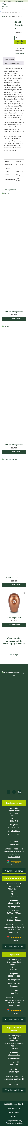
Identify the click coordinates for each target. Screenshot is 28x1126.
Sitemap (14, 1116)
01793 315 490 (14, 1055)
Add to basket (20, 42)
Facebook (8, 792)
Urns (22, 53)
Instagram (14, 792)
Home (4, 16)
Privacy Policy (14, 1112)
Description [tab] (9, 59)
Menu (23, 9)
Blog (19, 792)
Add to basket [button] (14, 319)
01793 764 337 (14, 976)
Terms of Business (14, 1108)
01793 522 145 (14, 903)
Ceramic (9, 16)
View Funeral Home (14, 871)
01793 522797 (20, 1)
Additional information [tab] (13, 63)
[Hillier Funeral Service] (7, 6)
